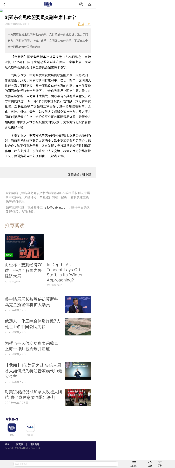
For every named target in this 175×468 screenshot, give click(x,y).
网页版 (20, 444)
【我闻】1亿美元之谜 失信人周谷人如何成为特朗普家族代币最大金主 (33, 371)
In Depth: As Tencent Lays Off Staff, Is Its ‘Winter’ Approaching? (65, 272)
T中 (88, 23)
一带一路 (30, 101)
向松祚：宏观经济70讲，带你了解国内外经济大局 (24, 270)
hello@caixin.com (55, 207)
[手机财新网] (48, 4)
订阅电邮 (33, 444)
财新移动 (12, 419)
